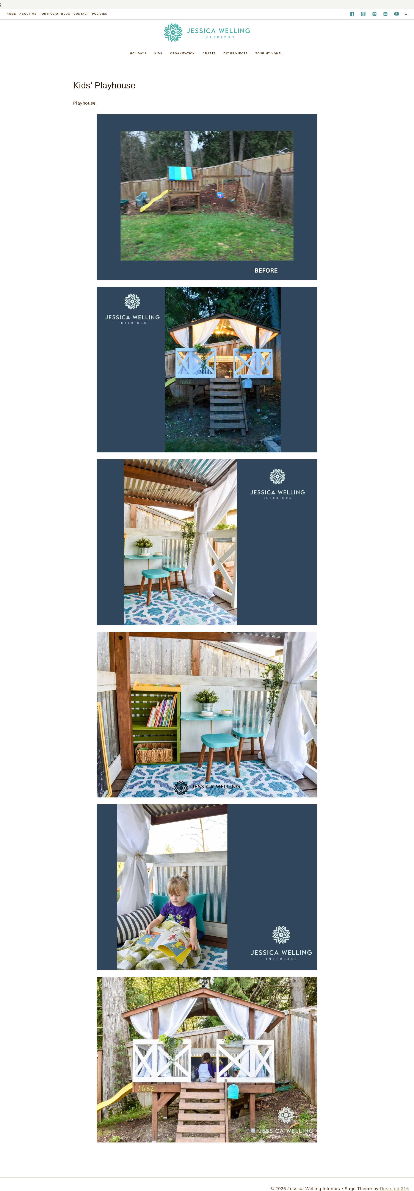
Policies (99, 13)
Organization (182, 53)
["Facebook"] (351, 14)
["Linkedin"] (385, 14)
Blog (65, 13)
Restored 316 (394, 1188)
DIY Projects (236, 53)
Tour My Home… (270, 53)
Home (11, 13)
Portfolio (49, 13)
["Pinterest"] (374, 14)
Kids (158, 53)
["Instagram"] (363, 14)
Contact (81, 13)
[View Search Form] (406, 14)
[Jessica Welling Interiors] (207, 32)
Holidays (138, 53)
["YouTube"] (396, 14)
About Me (28, 13)
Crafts (209, 53)
